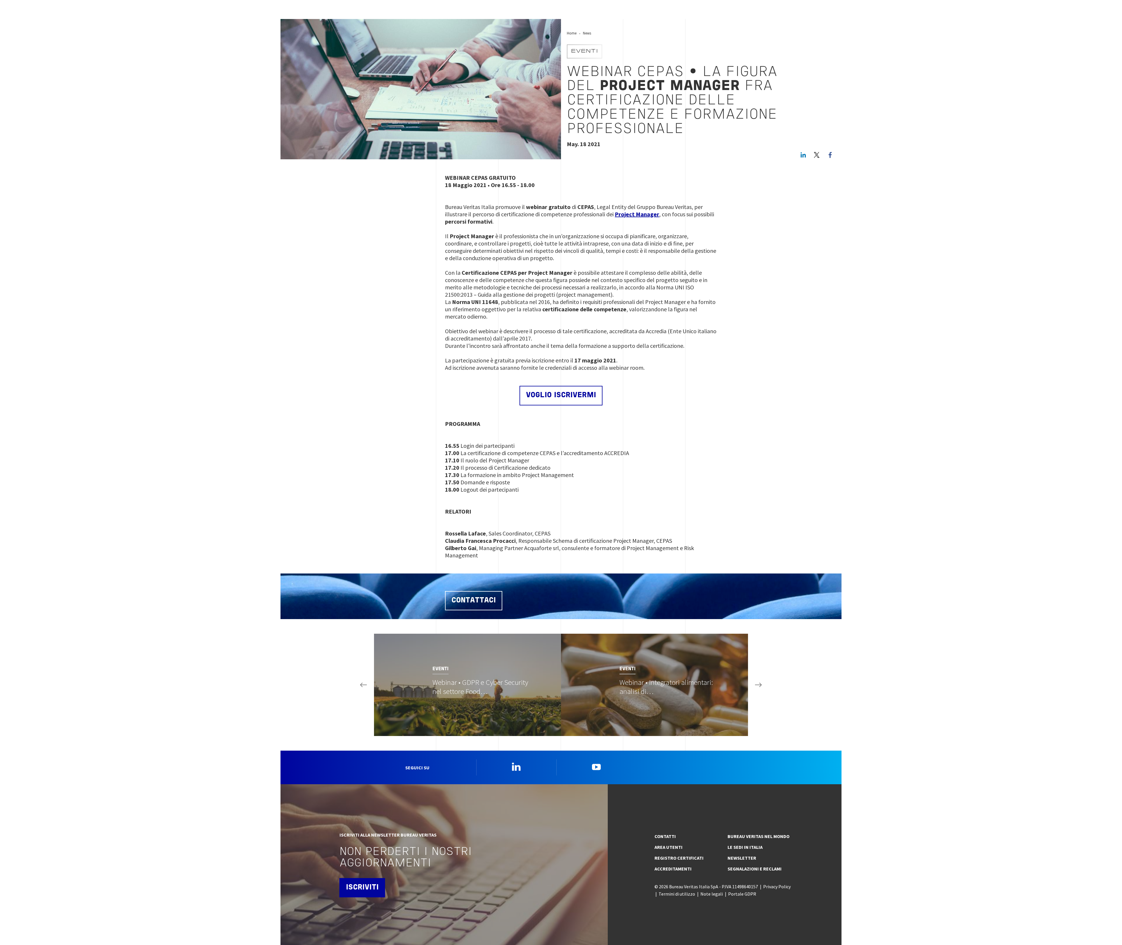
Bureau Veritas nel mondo (758, 836)
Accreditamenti (673, 869)
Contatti (665, 836)
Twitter (816, 155)
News (587, 33)
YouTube (596, 766)
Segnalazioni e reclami (755, 869)
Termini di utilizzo (677, 894)
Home (571, 33)
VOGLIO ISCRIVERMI (561, 395)
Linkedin (516, 766)
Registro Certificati (679, 858)
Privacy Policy (777, 886)
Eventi (584, 51)
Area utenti (668, 847)
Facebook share (830, 155)
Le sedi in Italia (745, 847)
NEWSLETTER (742, 858)
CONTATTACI (473, 600)
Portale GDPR (742, 894)
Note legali (711, 894)
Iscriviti (362, 887)
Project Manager (637, 214)
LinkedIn (803, 155)
